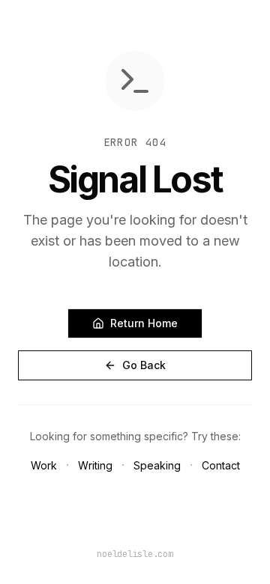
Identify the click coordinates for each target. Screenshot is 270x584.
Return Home (144, 323)
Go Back (144, 365)
